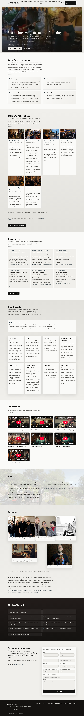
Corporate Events (56, 1)
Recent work (36, 1)
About (50, 1)
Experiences (30, 1)
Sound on (11, 44)
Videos (46, 1)
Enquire (40, 3)
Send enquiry (59, 691)
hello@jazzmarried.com (18, 664)
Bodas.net (74, 703)
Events (25, 1)
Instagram (69, 703)
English (9, 219)
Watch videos (27, 48)
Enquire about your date (70, 2)
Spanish (42, 218)
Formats (42, 1)
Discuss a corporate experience (16, 225)
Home (22, 1)
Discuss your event (13, 293)
